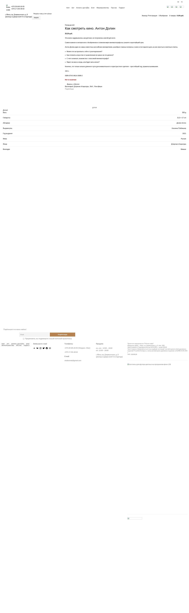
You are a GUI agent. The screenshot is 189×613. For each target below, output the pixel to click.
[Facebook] (47, 349)
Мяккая (183, 149)
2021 (184, 133)
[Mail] (50, 349)
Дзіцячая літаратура (81, 86)
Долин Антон (181, 123)
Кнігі (91, 86)
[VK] (37, 349)
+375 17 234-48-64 (17, 9)
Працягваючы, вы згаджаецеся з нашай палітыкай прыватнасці (48, 338)
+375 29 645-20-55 (17, 6)
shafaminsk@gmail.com (72, 360)
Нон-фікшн (98, 86)
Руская (183, 139)
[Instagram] (40, 349)
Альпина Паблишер (179, 128)
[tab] (94, 108)
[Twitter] (43, 349)
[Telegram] (34, 349)
